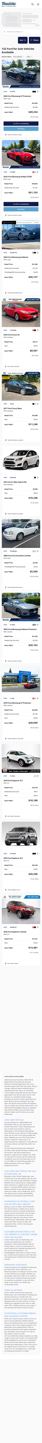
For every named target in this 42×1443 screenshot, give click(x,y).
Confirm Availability (21, 123)
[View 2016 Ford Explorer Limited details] (21, 909)
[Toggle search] (32, 4)
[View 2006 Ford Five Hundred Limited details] (21, 533)
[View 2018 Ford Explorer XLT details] (21, 758)
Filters (36, 40)
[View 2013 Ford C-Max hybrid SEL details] (21, 460)
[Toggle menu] (38, 4)
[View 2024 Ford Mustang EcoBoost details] (21, 235)
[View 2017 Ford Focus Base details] (21, 386)
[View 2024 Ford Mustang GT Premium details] (21, 74)
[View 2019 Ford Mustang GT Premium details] (21, 679)
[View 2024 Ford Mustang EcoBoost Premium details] (21, 607)
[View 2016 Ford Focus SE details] (21, 312)
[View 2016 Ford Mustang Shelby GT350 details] (21, 154)
